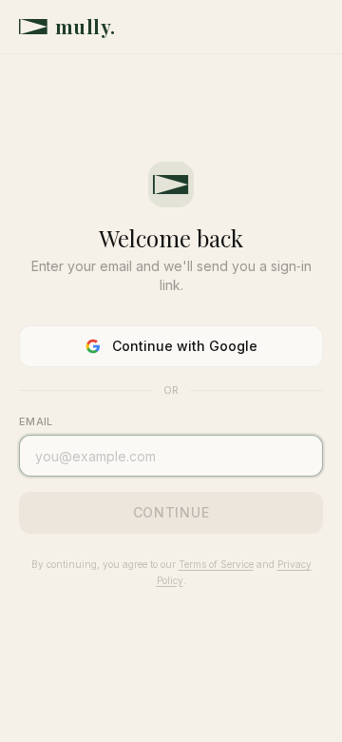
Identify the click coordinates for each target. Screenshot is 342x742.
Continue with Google (184, 346)
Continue (171, 512)
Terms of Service (216, 564)
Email (35, 421)
